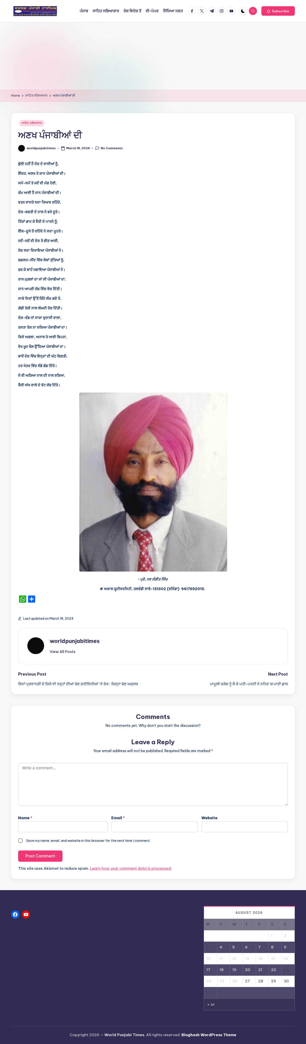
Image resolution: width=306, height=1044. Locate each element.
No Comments (112, 148)
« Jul (210, 1004)
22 (273, 969)
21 (260, 969)
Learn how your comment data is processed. (131, 868)
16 (286, 958)
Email (118, 817)
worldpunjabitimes (75, 641)
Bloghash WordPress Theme (208, 1034)
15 (273, 958)
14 (260, 958)
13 (247, 958)
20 (247, 969)
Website (209, 817)
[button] (278, 11)
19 (234, 969)
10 (208, 958)
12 (234, 958)
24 (208, 981)
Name (25, 817)
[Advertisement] (153, 56)
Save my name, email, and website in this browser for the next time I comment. (88, 840)
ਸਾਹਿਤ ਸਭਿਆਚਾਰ (32, 123)
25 (222, 981)
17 (208, 969)
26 (234, 981)
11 (221, 958)
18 (222, 969)
